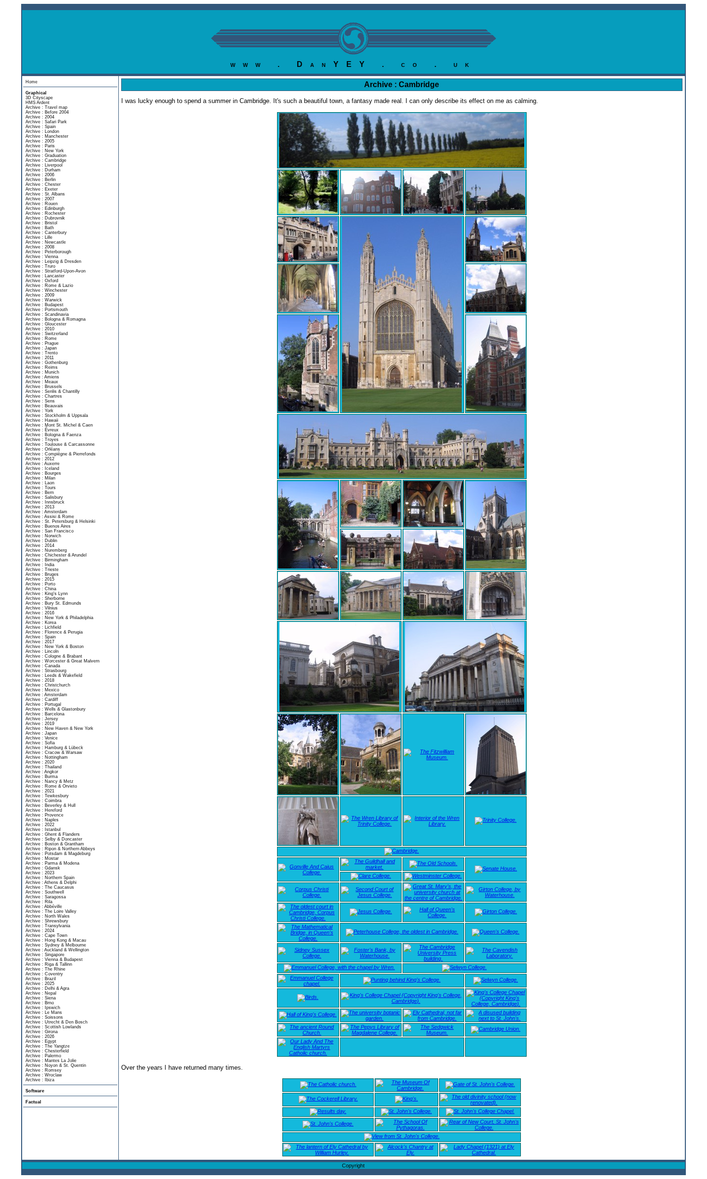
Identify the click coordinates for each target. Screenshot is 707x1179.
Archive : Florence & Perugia (54, 632)
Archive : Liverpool (44, 165)
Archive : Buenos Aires (48, 526)
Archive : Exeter (41, 189)
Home (31, 81)
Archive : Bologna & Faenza (53, 434)
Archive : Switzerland (46, 333)
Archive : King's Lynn (46, 593)
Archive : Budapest (44, 304)
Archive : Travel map (46, 107)
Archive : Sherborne (45, 598)
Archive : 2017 (39, 641)
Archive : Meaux (41, 381)
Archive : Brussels (43, 386)
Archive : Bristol (41, 222)
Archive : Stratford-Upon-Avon (55, 271)
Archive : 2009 (39, 295)
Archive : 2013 (39, 507)
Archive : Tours (40, 487)
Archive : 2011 (39, 357)
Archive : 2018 (39, 680)
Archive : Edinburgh (44, 208)
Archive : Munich (42, 372)
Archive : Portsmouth (46, 309)
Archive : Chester (43, 184)
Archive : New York (44, 150)
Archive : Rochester (45, 213)
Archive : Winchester (46, 290)
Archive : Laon (39, 482)
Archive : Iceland (42, 468)
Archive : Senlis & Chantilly (52, 391)
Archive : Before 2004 (47, 112)
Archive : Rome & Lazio (49, 285)
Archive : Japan (41, 348)
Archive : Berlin (40, 179)
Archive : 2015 (39, 579)
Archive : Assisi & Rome (49, 516)
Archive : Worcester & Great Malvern (62, 661)
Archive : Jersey (41, 718)
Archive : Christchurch (47, 685)
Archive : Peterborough (48, 251)
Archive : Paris (40, 145)
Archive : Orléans (42, 449)
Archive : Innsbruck (44, 502)
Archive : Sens (40, 401)
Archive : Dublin (41, 540)
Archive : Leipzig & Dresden (53, 261)
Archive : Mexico (42, 689)
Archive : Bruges (42, 574)
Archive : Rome (41, 338)
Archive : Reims (41, 367)
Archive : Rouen (41, 203)
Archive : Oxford (41, 280)
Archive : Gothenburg (46, 362)
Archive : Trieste (42, 569)
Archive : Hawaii (41, 420)
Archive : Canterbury (46, 232)
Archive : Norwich (43, 535)
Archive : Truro (40, 266)
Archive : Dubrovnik (45, 218)
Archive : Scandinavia (47, 314)
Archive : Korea (40, 622)
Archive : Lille (38, 237)
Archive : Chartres (43, 396)
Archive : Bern (39, 492)
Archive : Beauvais (44, 405)
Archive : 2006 (39, 174)
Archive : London (42, 131)
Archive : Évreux (42, 430)
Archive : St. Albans (45, 194)
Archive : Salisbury (44, 497)
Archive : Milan (40, 478)
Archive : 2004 (39, 117)
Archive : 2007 (39, 198)
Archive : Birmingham (46, 559)
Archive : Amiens (42, 377)
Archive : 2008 (39, 247)
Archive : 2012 (39, 458)
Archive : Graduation (45, 155)
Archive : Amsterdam (46, 511)
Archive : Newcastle (45, 242)
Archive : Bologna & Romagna (55, 319)
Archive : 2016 (39, 612)
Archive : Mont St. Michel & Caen (59, 425)
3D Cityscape (39, 97)
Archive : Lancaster (44, 275)
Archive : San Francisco (49, 531)
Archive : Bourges (43, 473)
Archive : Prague (42, 343)
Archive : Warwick (43, 300)
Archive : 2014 (39, 545)
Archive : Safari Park (46, 121)
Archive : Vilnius (41, 608)
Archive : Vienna (41, 256)
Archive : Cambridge (45, 160)
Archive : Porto (40, 584)
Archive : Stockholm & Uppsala (56, 415)
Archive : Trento (41, 352)
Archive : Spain (40, 126)
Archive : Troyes (42, 439)
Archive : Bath (39, 227)
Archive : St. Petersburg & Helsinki (60, 521)
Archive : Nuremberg (46, 550)
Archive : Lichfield (43, 627)
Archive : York (39, 410)
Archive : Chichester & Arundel (56, 555)
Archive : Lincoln (42, 651)
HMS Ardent (37, 102)
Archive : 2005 (39, 141)
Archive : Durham (43, 170)
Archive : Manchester (46, 136)
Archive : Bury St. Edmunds (53, 603)
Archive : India (39, 564)
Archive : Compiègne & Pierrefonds (60, 454)
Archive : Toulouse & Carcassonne (60, 444)
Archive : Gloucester (45, 324)
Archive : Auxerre (42, 463)
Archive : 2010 (39, 328)
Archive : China (40, 588)
